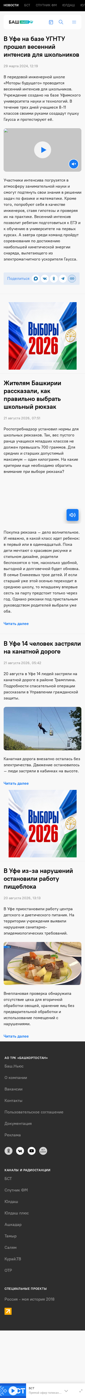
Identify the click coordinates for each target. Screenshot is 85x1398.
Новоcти (11, 5)
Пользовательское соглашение (34, 1112)
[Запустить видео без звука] (74, 164)
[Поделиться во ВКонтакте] (45, 279)
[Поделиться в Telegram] (63, 279)
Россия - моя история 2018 (30, 1299)
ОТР (8, 1270)
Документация (18, 1123)
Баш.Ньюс (14, 1066)
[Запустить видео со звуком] (42, 149)
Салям (11, 1247)
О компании (16, 1077)
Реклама (13, 1135)
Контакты (13, 1100)
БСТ (27, 5)
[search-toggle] (61, 22)
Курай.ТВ (13, 1258)
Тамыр (11, 1236)
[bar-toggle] (74, 22)
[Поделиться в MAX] (36, 279)
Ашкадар (13, 1224)
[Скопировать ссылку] (72, 278)
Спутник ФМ (46, 5)
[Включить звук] (72, 515)
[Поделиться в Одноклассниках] (54, 279)
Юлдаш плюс (17, 1213)
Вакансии (13, 1089)
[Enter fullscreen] (81, 1390)
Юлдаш (68, 5)
